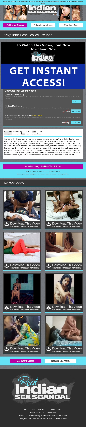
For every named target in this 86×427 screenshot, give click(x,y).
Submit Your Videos (43, 25)
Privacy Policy (35, 412)
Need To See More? (60, 361)
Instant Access (42, 409)
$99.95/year (76, 122)
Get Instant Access (15, 25)
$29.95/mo (76, 111)
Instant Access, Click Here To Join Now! (43, 166)
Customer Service (55, 409)
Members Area (71, 25)
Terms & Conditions (49, 412)
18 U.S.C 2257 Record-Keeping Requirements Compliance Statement (43, 415)
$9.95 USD (76, 102)
